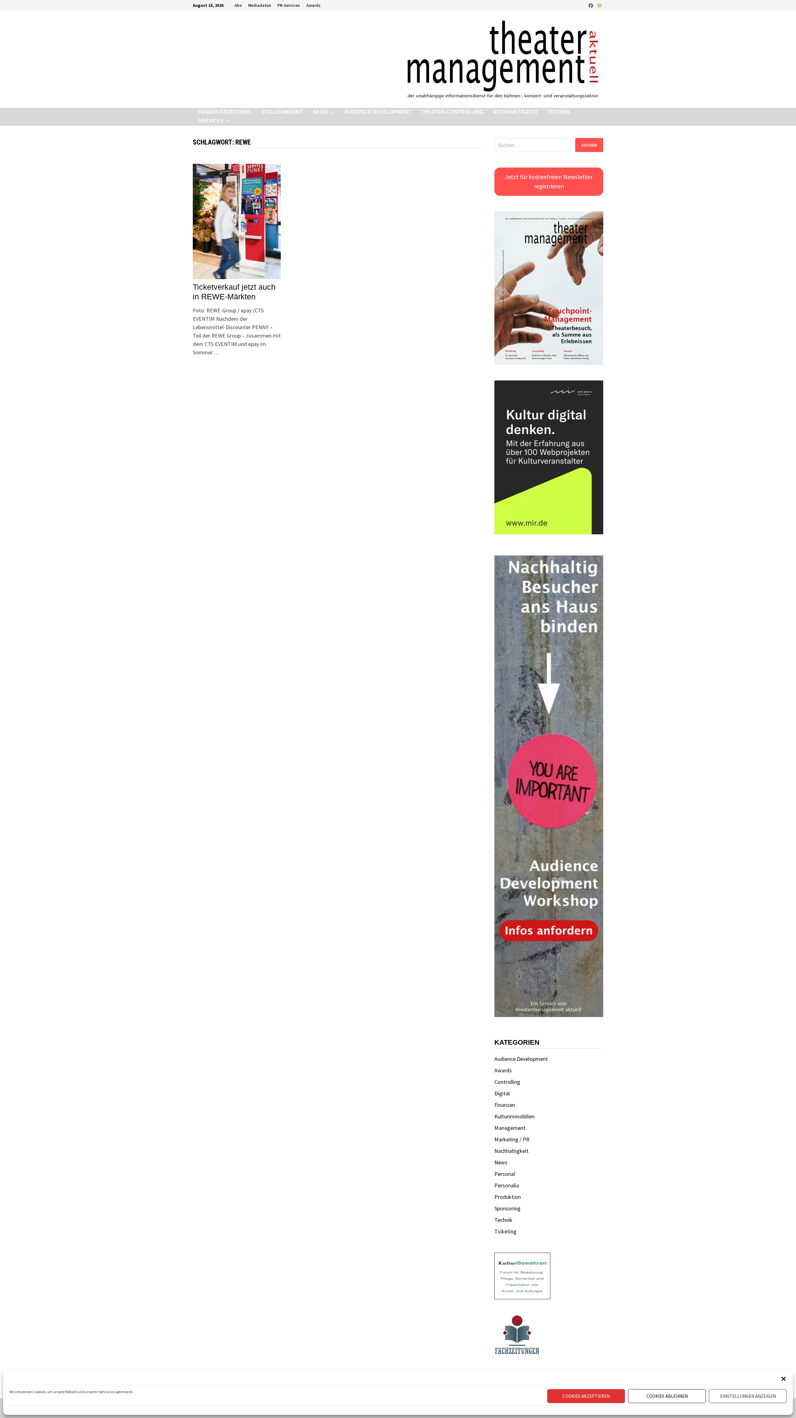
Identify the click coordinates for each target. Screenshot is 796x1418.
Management (509, 1127)
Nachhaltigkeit (515, 112)
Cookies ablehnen (667, 1396)
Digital (502, 1093)
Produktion (507, 1196)
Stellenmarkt (282, 112)
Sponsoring (507, 1208)
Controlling (507, 1081)
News (320, 112)
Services (211, 120)
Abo (238, 5)
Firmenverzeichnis (224, 112)
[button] (783, 1379)
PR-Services (288, 5)
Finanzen (504, 1104)
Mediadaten (259, 5)
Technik (559, 112)
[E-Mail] (599, 5)
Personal (504, 1173)
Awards (313, 5)
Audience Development (378, 112)
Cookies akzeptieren (586, 1396)
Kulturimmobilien (514, 1116)
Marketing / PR (512, 1139)
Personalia (506, 1185)
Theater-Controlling (452, 112)
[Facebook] (591, 5)
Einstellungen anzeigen (748, 1396)
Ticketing (505, 1231)
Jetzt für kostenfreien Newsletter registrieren (549, 181)
